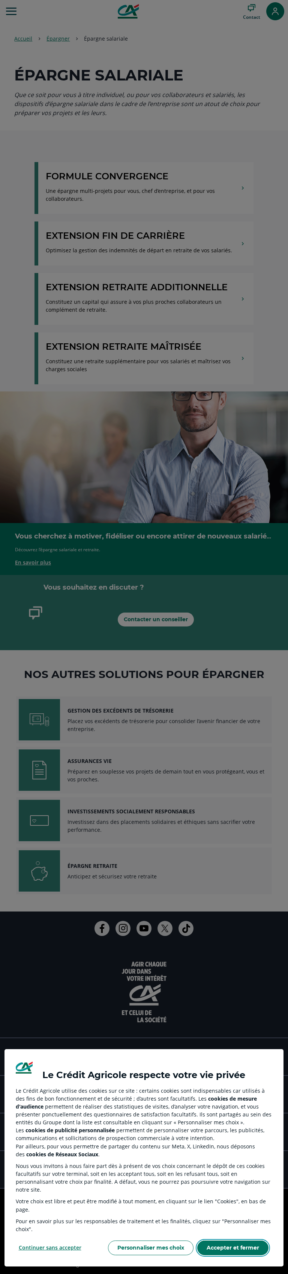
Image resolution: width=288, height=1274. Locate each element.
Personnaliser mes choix (150, 1247)
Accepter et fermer (233, 1247)
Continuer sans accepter (50, 1247)
